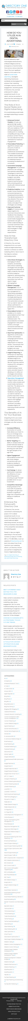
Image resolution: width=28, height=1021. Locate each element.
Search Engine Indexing (10, 843)
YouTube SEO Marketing (10, 984)
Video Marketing (8, 926)
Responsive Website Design (11, 831)
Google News (7, 766)
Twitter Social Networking (11, 921)
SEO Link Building (8, 872)
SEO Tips (6, 877)
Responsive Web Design (10, 829)
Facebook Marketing (9, 746)
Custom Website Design (10, 723)
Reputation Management (11, 826)
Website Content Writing (10, 947)
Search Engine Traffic (10, 855)
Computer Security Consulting (12, 714)
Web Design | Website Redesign (12, 939)
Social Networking (9, 899)
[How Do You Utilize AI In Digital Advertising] (14, 57)
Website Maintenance (10, 964)
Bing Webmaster (8, 704)
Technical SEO (8, 908)
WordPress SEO (8, 969)
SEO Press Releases (9, 874)
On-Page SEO (8, 812)
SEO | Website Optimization (11, 860)
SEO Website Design (9, 879)
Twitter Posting (8, 918)
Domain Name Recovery (10, 728)
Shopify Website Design (10, 885)
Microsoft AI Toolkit (9, 799)
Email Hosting (7, 741)
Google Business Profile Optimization (13, 759)
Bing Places (7, 699)
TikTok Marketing (8, 913)
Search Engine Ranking (10, 852)
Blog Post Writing (8, 706)
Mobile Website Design (10, 804)
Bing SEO (6, 701)
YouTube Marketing (9, 977)
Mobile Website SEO (9, 807)
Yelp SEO (6, 974)
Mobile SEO (7, 802)
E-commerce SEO (9, 736)
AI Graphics (7, 681)
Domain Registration (14, 1004)
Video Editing (7, 924)
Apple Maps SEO (8, 693)
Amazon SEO (7, 691)
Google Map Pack (8, 763)
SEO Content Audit (9, 865)
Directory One (16, 574)
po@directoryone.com (14, 1018)
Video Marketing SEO (9, 929)
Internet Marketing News (10, 784)
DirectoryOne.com (16, 541)
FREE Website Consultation (14, 14)
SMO (5, 887)
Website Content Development (12, 944)
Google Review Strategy (10, 771)
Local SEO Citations (9, 791)
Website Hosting (8, 961)
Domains (6, 733)
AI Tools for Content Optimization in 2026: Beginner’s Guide (12, 644)
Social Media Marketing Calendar (13, 896)
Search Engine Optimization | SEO (13, 848)
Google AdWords (8, 756)
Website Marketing (9, 967)
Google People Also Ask (10, 768)
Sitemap (19, 1000)
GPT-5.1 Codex (8, 776)
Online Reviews (8, 817)
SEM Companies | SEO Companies (13, 857)
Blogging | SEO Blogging (10, 709)
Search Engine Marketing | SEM (12, 846)
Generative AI (8, 751)
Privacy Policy (10, 1000)
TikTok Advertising (9, 911)
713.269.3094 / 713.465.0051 (15, 16)
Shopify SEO (7, 882)
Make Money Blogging (10, 796)
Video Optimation (8, 931)
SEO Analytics (8, 863)
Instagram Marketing (9, 778)
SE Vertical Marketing (9, 840)
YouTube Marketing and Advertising (13, 979)
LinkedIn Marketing (9, 786)
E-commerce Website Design (12, 738)
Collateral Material (9, 711)
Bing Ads (6, 696)
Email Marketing (8, 744)
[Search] (25, 24)
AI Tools (6, 686)
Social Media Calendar (10, 890)
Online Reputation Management (12, 814)
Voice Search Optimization (11, 936)
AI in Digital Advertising (12, 555)
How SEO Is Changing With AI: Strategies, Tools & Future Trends (13, 620)
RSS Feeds (7, 834)
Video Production (14, 1011)
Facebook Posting (9, 749)
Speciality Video (8, 906)
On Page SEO (8, 809)
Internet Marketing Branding (11, 781)
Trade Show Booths (9, 916)
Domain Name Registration (11, 731)
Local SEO (7, 789)
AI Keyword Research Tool (11, 683)
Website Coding (8, 941)
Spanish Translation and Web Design (14, 901)
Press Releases (8, 824)
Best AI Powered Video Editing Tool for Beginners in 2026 (12, 592)
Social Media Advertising (12, 558)
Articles (14, 1014)
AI (22, 44)
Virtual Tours (7, 934)
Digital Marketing (8, 726)
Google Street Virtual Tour (11, 773)
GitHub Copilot (8, 754)
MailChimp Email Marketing (11, 794)
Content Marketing (9, 721)
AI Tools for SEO (8, 688)
